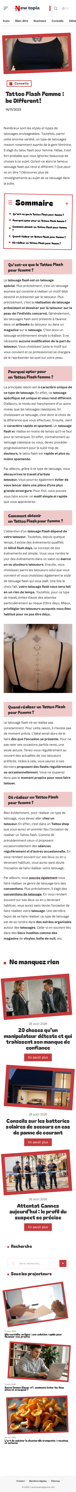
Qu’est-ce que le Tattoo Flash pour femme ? (38, 214)
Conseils (22, 83)
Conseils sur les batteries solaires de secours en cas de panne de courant (38, 1126)
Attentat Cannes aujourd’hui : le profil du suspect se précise (38, 1211)
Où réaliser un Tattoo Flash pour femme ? (36, 242)
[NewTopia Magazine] (26, 8)
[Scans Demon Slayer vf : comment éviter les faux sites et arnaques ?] (39, 1361)
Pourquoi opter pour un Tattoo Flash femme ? (39, 220)
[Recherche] (55, 8)
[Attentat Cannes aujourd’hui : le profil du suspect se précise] (36, 1172)
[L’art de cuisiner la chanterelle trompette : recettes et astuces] (37, 1414)
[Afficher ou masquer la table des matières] (61, 203)
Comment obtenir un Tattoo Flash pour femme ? (39, 228)
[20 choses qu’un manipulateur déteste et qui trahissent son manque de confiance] (36, 997)
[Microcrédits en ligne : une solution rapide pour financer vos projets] (35, 1304)
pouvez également (43, 878)
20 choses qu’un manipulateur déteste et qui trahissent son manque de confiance (38, 1038)
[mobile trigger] (7, 8)
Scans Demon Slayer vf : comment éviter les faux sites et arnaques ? (34, 1389)
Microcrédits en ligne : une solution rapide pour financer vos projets (33, 1335)
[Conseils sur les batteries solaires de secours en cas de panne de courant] (39, 1087)
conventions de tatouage (23, 894)
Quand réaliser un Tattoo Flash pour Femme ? (39, 236)
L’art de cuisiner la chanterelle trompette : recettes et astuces (36, 1442)
